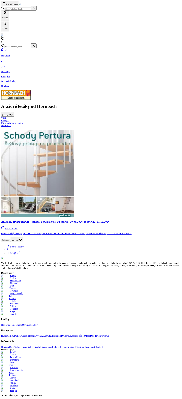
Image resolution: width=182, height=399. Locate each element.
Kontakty (99, 347)
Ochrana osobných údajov (26, 347)
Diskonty (18, 336)
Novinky (5, 347)
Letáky (5, 120)
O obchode (6, 125)
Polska (13, 306)
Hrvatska (14, 291)
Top (12, 325)
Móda (87, 336)
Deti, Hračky (96, 336)
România (14, 309)
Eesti (12, 286)
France (12, 288)
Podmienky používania (62, 347)
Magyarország (16, 293)
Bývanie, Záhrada (43, 336)
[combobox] (18, 9)
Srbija (12, 311)
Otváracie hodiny (30, 325)
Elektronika (56, 336)
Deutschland (15, 280)
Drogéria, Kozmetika (70, 336)
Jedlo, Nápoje (28, 336)
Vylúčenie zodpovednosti (84, 347)
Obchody (18, 325)
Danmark (14, 283)
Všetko (4, 118)
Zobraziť (5, 240)
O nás (11, 347)
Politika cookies (45, 347)
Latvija (13, 301)
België (13, 275)
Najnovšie (5, 325)
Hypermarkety (7, 336)
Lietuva (12, 298)
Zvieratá (105, 336)
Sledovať (15, 240)
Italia (11, 296)
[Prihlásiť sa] (2, 33)
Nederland (14, 303)
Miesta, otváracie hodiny (12, 123)
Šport (82, 336)
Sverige (13, 314)
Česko (13, 278)
